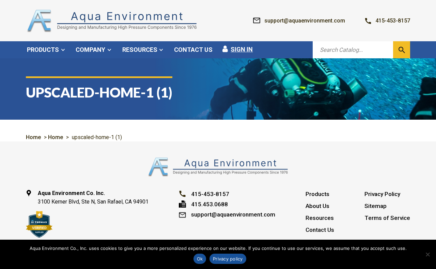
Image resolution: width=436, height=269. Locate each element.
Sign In (242, 49)
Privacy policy (228, 258)
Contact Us (320, 229)
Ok (200, 258)
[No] (427, 254)
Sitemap (375, 206)
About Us (317, 206)
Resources (320, 217)
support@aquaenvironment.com (233, 214)
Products (317, 194)
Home (33, 137)
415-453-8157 (210, 194)
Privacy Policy (382, 194)
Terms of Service (387, 217)
